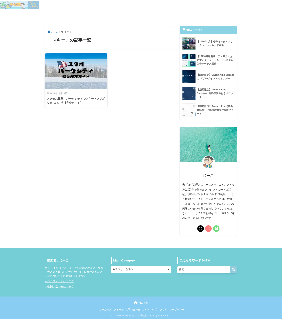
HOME (143, 302)
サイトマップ (266, 5)
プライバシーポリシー (172, 309)
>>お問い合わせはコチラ (59, 286)
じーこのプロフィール (242, 5)
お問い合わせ (237, 15)
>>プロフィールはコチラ (59, 281)
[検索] (233, 269)
